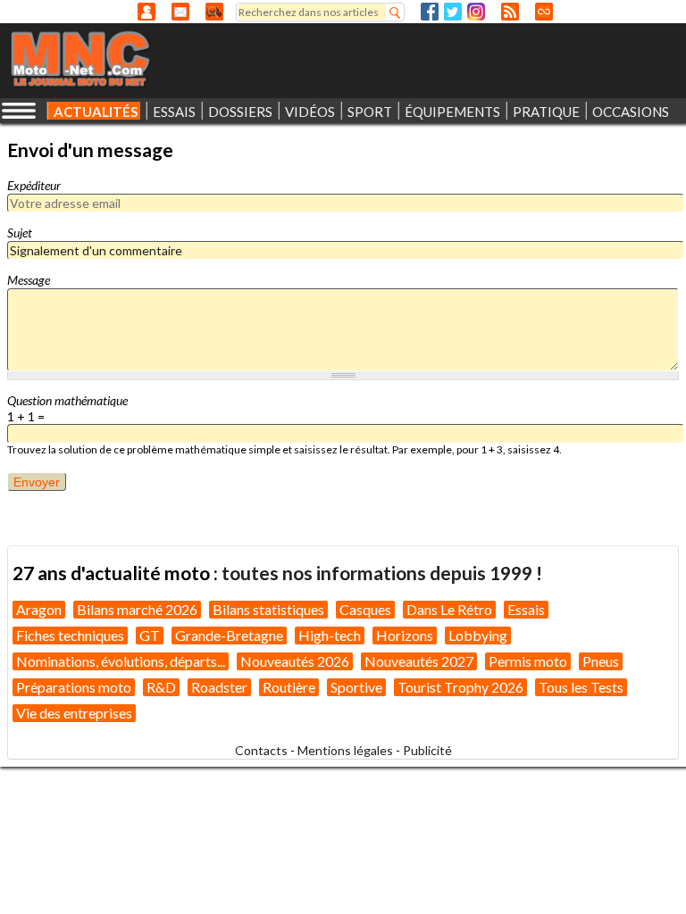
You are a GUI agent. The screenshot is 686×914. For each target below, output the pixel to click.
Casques (365, 609)
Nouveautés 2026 (294, 660)
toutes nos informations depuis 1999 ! (382, 572)
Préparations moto (73, 686)
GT (149, 635)
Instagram (476, 12)
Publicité (427, 750)
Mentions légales (345, 750)
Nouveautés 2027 (418, 660)
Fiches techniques (70, 635)
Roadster (219, 686)
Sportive (356, 686)
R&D (161, 686)
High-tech (329, 635)
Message (28, 279)
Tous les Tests (581, 686)
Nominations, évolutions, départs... (120, 660)
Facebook (430, 12)
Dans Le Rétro (449, 609)
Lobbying (477, 635)
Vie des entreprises (74, 712)
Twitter (453, 12)
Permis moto (528, 660)
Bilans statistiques (268, 609)
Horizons (404, 635)
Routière (289, 686)
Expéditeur (34, 185)
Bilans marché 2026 (137, 609)
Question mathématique (67, 400)
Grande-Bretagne (229, 635)
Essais (526, 609)
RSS (510, 12)
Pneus (600, 660)
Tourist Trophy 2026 (460, 686)
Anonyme (146, 12)
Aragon (39, 609)
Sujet (19, 232)
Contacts (261, 750)
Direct (544, 12)
